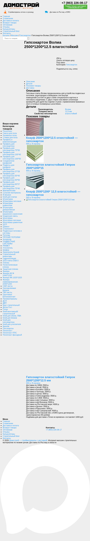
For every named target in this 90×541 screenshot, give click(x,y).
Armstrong (7, 239)
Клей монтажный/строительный (10, 313)
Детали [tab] (29, 84)
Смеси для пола (10, 133)
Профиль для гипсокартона (8, 145)
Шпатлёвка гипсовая (12, 220)
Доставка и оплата (11, 21)
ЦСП (5, 225)
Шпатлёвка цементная (12, 222)
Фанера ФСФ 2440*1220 (8, 274)
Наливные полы (10, 135)
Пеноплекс (7, 131)
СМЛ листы (8, 286)
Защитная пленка (10, 269)
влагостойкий (71, 114)
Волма (68, 109)
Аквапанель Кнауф (11, 252)
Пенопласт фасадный (12, 335)
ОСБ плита (10, 261)
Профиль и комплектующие (10, 141)
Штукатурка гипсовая (12, 201)
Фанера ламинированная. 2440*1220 (10, 282)
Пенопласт (7, 331)
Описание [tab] (30, 82)
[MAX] (45, 534)
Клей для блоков (10, 318)
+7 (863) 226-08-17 (74, 2)
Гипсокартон (25, 35)
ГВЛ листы (7, 292)
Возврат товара (9, 23)
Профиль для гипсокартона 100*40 (12, 153)
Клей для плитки (10, 197)
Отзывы (6, 27)
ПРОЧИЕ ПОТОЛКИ (11, 237)
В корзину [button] (36, 144)
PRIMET (6, 246)
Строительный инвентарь (9, 255)
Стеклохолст (8, 229)
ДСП (5, 301)
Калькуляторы (9, 29)
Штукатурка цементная (8, 204)
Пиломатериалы (10, 299)
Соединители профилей (8, 162)
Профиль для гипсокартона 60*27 (11, 183)
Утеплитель (8, 248)
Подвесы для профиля (8, 166)
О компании (8, 18)
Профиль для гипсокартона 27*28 (11, 170)
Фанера (6, 271)
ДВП (5, 303)
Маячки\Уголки (9, 191)
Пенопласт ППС (10, 333)
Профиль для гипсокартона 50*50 (11, 179)
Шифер (6, 250)
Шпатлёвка (7, 218)
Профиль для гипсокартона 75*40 (11, 187)
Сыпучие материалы (12, 193)
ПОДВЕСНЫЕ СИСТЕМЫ (9, 242)
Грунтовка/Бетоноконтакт (9, 296)
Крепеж (6, 326)
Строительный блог (11, 31)
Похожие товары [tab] (33, 86)
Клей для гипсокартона (8, 321)
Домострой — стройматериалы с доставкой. (28, 440)
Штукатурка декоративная (9, 209)
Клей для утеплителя (12, 324)
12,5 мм (68, 111)
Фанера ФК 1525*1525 (12, 278)
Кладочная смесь (10, 216)
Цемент (6, 227)
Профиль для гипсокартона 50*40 (11, 175)
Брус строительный (11, 305)
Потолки (6, 235)
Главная (6, 16)
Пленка (6, 263)
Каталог (6, 35)
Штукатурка (8, 199)
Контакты (7, 33)
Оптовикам (7, 25)
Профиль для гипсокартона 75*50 (11, 149)
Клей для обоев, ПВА (12, 316)
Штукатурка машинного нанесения (12, 213)
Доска (7, 307)
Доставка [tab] (30, 88)
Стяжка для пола (10, 138)
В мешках (7, 195)
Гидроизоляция (9, 258)
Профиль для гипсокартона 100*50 (12, 158)
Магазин (14, 35)
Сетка (5, 309)
